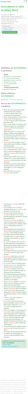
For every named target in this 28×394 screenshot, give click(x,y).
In (4, 142)
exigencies (23, 323)
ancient (8, 138)
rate (25, 321)
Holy (16, 247)
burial (19, 225)
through (14, 258)
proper (12, 126)
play (25, 331)
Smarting (6, 213)
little (26, 216)
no (19, 238)
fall (18, 274)
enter (11, 331)
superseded (11, 314)
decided (8, 167)
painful (20, 258)
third (7, 243)
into (14, 331)
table (18, 144)
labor (9, 110)
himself (6, 227)
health (10, 231)
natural (5, 126)
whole (18, 164)
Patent (5, 330)
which (19, 213)
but (13, 119)
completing (20, 222)
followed (11, 216)
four (10, 285)
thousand (13, 285)
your (12, 283)
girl (6, 119)
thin (12, 294)
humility (21, 270)
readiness (6, 308)
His (14, 173)
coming (9, 207)
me (16, 124)
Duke (8, 147)
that (5, 140)
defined (15, 276)
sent (5, 278)
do (8, 267)
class (9, 276)
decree (22, 153)
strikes (13, 124)
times (24, 120)
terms (16, 328)
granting (11, 83)
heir (21, 147)
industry (21, 314)
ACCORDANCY (17, 76)
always (8, 234)
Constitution (23, 288)
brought (23, 251)
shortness (9, 135)
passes (10, 258)
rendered (24, 144)
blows (16, 213)
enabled (11, 315)
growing (17, 312)
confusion (17, 165)
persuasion (7, 240)
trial (10, 119)
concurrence (7, 82)
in (4, 78)
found (14, 158)
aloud (13, 218)
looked (25, 224)
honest (9, 287)
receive (22, 283)
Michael (6, 245)
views (17, 252)
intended (18, 287)
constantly (15, 333)
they (11, 111)
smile (23, 292)
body (22, 231)
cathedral (19, 224)
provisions (6, 279)
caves (10, 156)
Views (5, 131)
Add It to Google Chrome (10, 32)
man (10, 270)
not (20, 117)
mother (15, 283)
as (18, 124)
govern (24, 287)
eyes (20, 290)
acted (12, 234)
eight (16, 317)
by (6, 261)
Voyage (8, 247)
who (11, 297)
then (25, 245)
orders (16, 113)
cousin (5, 153)
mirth (5, 296)
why (16, 137)
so (24, 270)
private (23, 110)
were (13, 111)
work (5, 224)
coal (5, 314)
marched (10, 149)
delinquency (18, 216)
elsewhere (18, 319)
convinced (6, 236)
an (6, 287)
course (10, 124)
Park (13, 317)
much (19, 306)
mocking (24, 294)
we (5, 234)
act (6, 83)
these (23, 204)
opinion (14, 82)
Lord (16, 303)
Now (5, 171)
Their (5, 251)
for (20, 110)
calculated (11, 310)
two (24, 314)
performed (16, 110)
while (15, 222)
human (5, 129)
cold (14, 290)
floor (25, 160)
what (21, 265)
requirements (7, 206)
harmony (12, 80)
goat (17, 119)
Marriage (20, 243)
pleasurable (7, 260)
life (10, 272)
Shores (6, 249)
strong (24, 149)
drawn (19, 333)
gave (23, 142)
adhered (6, 158)
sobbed (9, 218)
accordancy (12, 99)
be (17, 238)
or (23, 258)
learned (6, 303)
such (5, 144)
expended (20, 229)
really (8, 331)
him (5, 261)
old (17, 301)
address (14, 305)
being (20, 124)
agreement (7, 76)
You (5, 204)
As (4, 287)
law (19, 276)
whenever (23, 310)
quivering (6, 292)
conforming (14, 78)
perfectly (21, 126)
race (18, 211)
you (15, 171)
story (18, 242)
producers (6, 337)
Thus (5, 310)
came (13, 297)
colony (9, 326)
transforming (11, 224)
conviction (6, 146)
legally (19, 326)
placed (22, 158)
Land (19, 247)
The (5, 135)
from (11, 247)
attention (8, 333)
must (7, 204)
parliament (6, 155)
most (25, 124)
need (22, 238)
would (15, 238)
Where (5, 110)
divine (20, 207)
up (26, 251)
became (6, 165)
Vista (10, 317)
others (13, 319)
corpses (18, 158)
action (11, 261)
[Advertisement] (14, 51)
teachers (6, 254)
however (14, 156)
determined (22, 260)
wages (17, 138)
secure (10, 151)
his (15, 142)
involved (10, 165)
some (6, 156)
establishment (18, 151)
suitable (11, 225)
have (23, 242)
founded (23, 326)
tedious (10, 117)
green (17, 290)
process (15, 117)
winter (17, 135)
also (11, 76)
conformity (18, 80)
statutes (15, 279)
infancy (8, 211)
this (18, 156)
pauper (6, 276)
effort (15, 229)
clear (22, 167)
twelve (24, 315)
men (5, 315)
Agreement (7, 80)
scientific (15, 233)
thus (14, 251)
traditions (11, 133)
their (22, 252)
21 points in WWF (7, 30)
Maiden (19, 245)
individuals (6, 111)
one (15, 126)
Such (5, 124)
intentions (17, 335)
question (23, 164)
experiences (13, 260)
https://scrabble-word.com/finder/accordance (10, 345)
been (25, 276)
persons (14, 274)
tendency (22, 312)
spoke (13, 306)
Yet (4, 326)
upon (13, 144)
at (26, 138)
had (13, 326)
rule (21, 156)
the (4, 83)
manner (8, 78)
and (9, 126)
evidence (9, 144)
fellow (5, 218)
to (13, 149)
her (7, 283)
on (8, 119)
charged (17, 111)
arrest (11, 122)
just (18, 269)
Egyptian (6, 133)
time (7, 140)
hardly (5, 323)
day (20, 135)
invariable (18, 263)
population (6, 321)
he (21, 142)
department (17, 115)
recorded (6, 319)
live (19, 171)
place (14, 225)
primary (8, 137)
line (19, 294)
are (20, 138)
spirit (18, 331)
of (11, 82)
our (24, 236)
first (16, 128)
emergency (19, 267)
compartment (12, 243)
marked (16, 272)
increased (18, 321)
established (20, 133)
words (16, 173)
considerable (9, 229)
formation (17, 160)
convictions (7, 238)
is (21, 135)
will (9, 283)
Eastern (15, 245)
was (12, 110)
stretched (6, 294)
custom (17, 120)
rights (15, 83)
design (18, 142)
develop (16, 231)
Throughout (7, 164)
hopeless (12, 146)
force (5, 151)
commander (7, 115)
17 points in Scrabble (8, 28)
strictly (5, 288)
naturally (18, 251)
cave (8, 162)
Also (5, 229)
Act (23, 328)
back (7, 278)
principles (19, 128)
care (5, 231)
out (4, 225)
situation (9, 324)
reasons (12, 137)
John (5, 147)
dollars (18, 285)
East (13, 164)
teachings (6, 209)
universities (11, 303)
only (22, 117)
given (13, 209)
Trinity (12, 131)
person (5, 258)
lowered (23, 138)
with (18, 78)
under (7, 122)
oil (16, 314)
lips (14, 294)
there (11, 238)
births (19, 317)
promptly (6, 216)
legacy (5, 285)
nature (9, 129)
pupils (8, 251)
